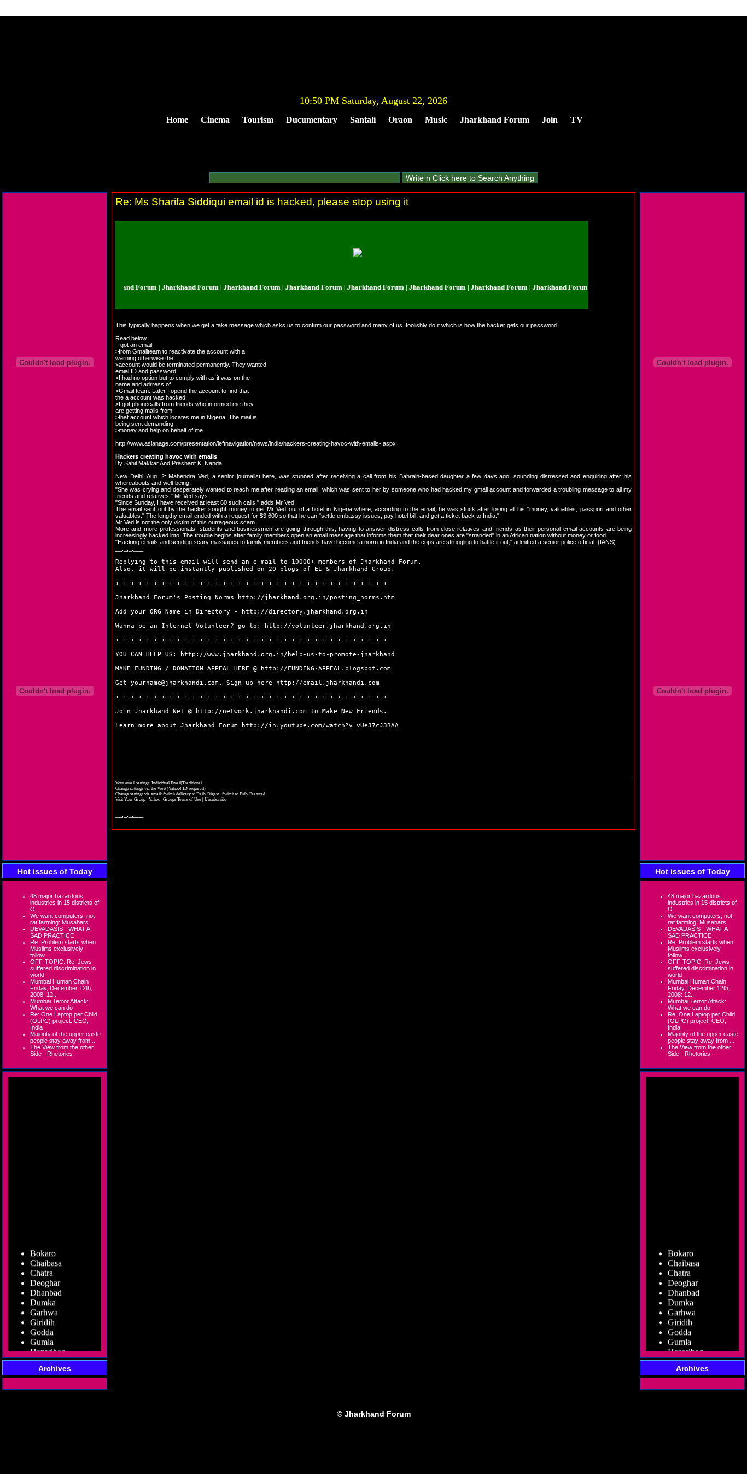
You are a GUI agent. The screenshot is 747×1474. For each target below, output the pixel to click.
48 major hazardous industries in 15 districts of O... (64, 902)
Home (177, 119)
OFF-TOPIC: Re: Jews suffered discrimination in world (63, 968)
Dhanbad (46, 1283)
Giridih (42, 1313)
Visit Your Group (131, 799)
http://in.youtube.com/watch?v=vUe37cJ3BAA (320, 725)
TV (576, 119)
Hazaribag (48, 1343)
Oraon (400, 119)
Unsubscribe (216, 799)
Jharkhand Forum (494, 119)
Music (436, 119)
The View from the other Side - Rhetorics (62, 1050)
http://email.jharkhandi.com (328, 682)
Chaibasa (46, 1254)
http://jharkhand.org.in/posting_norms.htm (316, 597)
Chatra (41, 1264)
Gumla (42, 1333)
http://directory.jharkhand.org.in (305, 611)
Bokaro (43, 1244)
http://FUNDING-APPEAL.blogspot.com (326, 668)
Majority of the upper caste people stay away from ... (65, 1037)
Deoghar (45, 1274)
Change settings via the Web (140, 788)
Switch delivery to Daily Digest (191, 793)
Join (550, 119)
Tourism (257, 119)
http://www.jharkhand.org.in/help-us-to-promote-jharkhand (287, 654)
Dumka (43, 1293)
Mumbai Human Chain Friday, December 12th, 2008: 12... (61, 988)
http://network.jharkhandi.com (251, 711)
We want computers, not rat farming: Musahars (62, 919)
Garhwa (44, 1303)
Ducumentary (311, 119)
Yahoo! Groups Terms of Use (175, 799)
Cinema (215, 119)
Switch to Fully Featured (243, 793)
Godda (42, 1323)
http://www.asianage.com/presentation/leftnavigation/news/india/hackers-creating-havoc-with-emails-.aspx (255, 443)
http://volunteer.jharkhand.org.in (328, 625)
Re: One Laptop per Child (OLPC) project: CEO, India (63, 1021)
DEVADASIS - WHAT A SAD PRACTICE (60, 932)
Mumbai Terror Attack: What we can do (59, 1004)
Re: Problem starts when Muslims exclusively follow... (63, 948)
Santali (363, 119)
